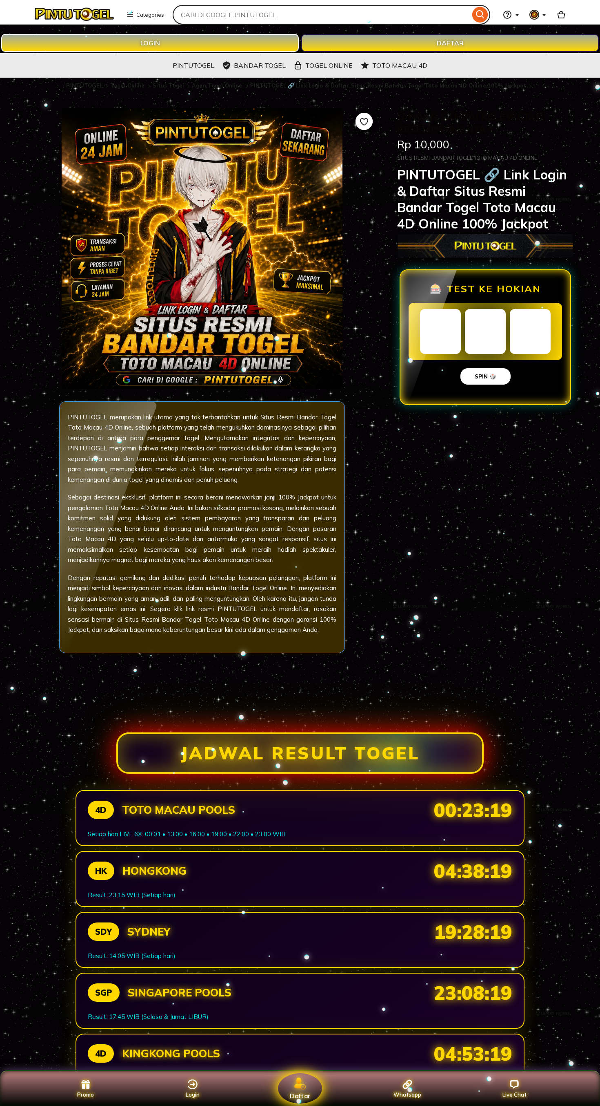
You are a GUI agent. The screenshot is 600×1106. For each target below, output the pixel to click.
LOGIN (150, 43)
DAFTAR (450, 43)
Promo (85, 1094)
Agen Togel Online (218, 85)
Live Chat (514, 1094)
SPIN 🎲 (485, 376)
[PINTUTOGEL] (73, 20)
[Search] (480, 15)
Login (193, 1094)
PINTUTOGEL (85, 85)
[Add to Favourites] (364, 121)
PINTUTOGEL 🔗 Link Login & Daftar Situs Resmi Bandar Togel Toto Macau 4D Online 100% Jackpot (388, 85)
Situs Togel (169, 85)
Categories (150, 14)
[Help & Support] (511, 15)
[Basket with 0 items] (561, 15)
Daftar (300, 1095)
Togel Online (128, 85)
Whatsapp (407, 1094)
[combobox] (321, 15)
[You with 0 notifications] (537, 15)
